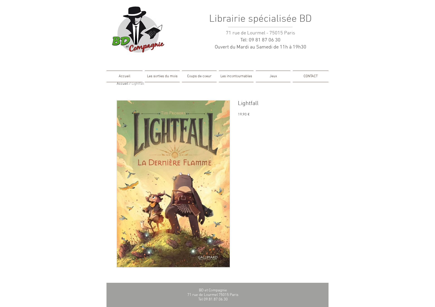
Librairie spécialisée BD (260, 19)
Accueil (122, 84)
